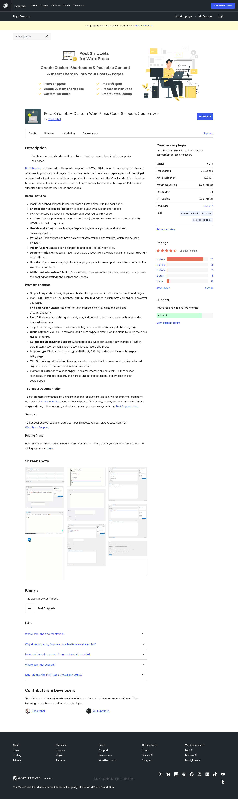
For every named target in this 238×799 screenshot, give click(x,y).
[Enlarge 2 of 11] (59, 490)
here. (51, 448)
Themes (60, 750)
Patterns (60, 760)
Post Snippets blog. (127, 406)
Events (145, 750)
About (16, 745)
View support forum (168, 322)
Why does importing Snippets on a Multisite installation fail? (60, 644)
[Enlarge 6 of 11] (101, 493)
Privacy (17, 760)
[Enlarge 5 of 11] (101, 471)
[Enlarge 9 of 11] (142, 508)
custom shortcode (190, 213)
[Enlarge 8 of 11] (142, 471)
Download (205, 116)
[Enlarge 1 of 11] (59, 471)
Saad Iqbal (54, 119)
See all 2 (208, 206)
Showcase (61, 745)
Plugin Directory (21, 16)
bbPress (191, 755)
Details (32, 133)
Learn (102, 745)
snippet (197, 220)
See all (209, 287)
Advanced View (166, 229)
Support (208, 133)
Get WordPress (223, 5)
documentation (50, 401)
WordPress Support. (37, 427)
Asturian (48, 778)
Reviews (49, 133)
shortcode (207, 213)
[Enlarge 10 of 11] (142, 545)
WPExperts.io (101, 711)
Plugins (60, 755)
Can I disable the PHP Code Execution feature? (53, 674)
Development (90, 133)
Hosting (17, 755)
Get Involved (149, 745)
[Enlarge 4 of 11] (59, 541)
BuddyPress (193, 760)
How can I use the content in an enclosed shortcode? (57, 654)
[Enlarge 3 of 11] (59, 515)
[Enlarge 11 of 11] (142, 563)
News (16, 750)
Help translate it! (144, 25)
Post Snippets (33, 168)
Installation (68, 133)
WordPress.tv (107, 760)
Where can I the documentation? (44, 634)
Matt (189, 750)
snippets (207, 220)
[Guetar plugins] (47, 36)
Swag (146, 760)
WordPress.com (195, 745)
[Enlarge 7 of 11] (101, 528)
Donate (147, 755)
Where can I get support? (40, 664)
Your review (163, 287)
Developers (105, 755)
